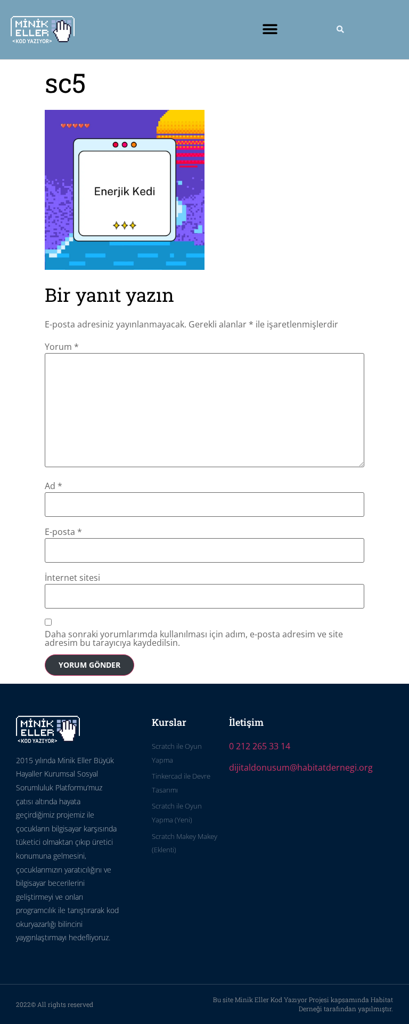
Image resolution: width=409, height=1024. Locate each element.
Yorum (62, 346)
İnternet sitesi (72, 577)
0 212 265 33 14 (259, 746)
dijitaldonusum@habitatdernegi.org (301, 767)
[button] (270, 30)
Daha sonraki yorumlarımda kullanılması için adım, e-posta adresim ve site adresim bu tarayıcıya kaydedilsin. (194, 638)
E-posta (63, 531)
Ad (53, 486)
